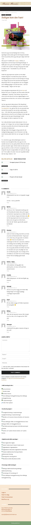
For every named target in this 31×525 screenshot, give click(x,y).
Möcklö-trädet (6, 391)
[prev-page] (2, 184)
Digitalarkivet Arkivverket (21, 449)
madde (9, 275)
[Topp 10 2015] (5, 171)
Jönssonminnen (7, 389)
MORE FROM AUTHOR (20, 159)
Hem (3, 12)
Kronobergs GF (14, 473)
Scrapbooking (13, 12)
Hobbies (7, 12)
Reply (8, 202)
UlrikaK (9, 286)
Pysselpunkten (5, 108)
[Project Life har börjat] (5, 178)
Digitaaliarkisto (13, 447)
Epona (8, 206)
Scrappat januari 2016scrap (17, 162)
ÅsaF (8, 299)
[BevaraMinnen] (15, 3)
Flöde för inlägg (5, 495)
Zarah (8, 191)
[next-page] (5, 184)
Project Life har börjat (16, 177)
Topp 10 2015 (14, 169)
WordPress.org (5, 499)
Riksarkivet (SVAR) (15, 458)
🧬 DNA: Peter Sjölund (7, 402)
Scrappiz (16, 60)
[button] (2, 9)
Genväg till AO (13, 456)
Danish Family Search (18, 445)
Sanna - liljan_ (11, 261)
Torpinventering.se (7, 400)
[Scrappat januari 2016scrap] (5, 164)
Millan (9, 311)
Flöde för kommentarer (7, 497)
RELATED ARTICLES (7, 159)
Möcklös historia (7, 393)
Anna (23, 90)
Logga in (4, 492)
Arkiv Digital (11, 443)
